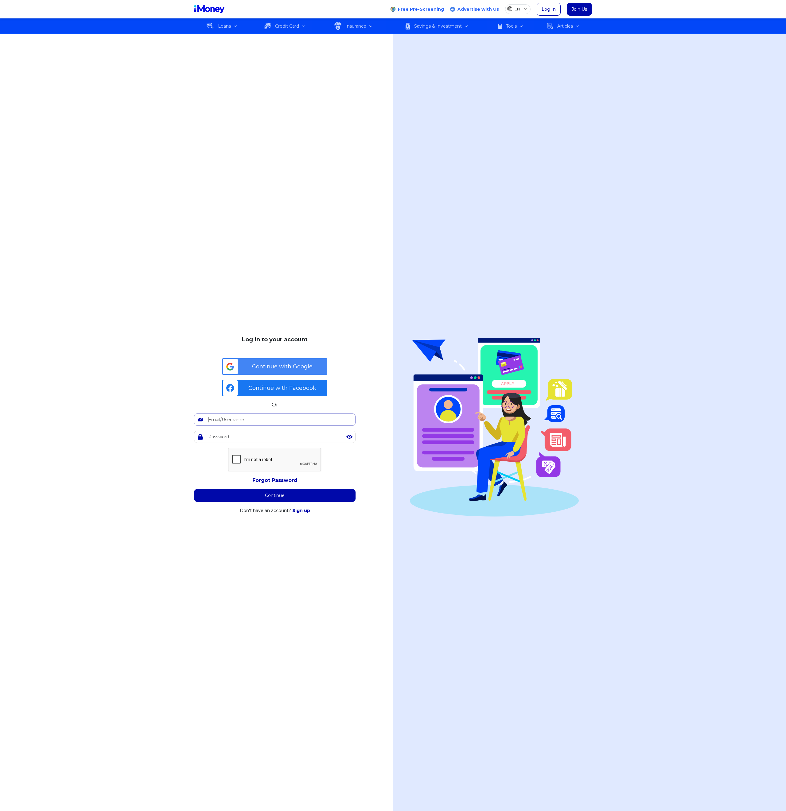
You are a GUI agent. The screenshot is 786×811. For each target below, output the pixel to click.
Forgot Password (275, 480)
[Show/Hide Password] (349, 437)
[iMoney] (209, 9)
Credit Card (287, 26)
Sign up (301, 510)
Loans (224, 26)
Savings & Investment (438, 26)
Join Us (579, 9)
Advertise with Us (478, 9)
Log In (549, 9)
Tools (511, 26)
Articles (565, 26)
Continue (275, 495)
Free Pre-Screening (421, 9)
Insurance (355, 26)
